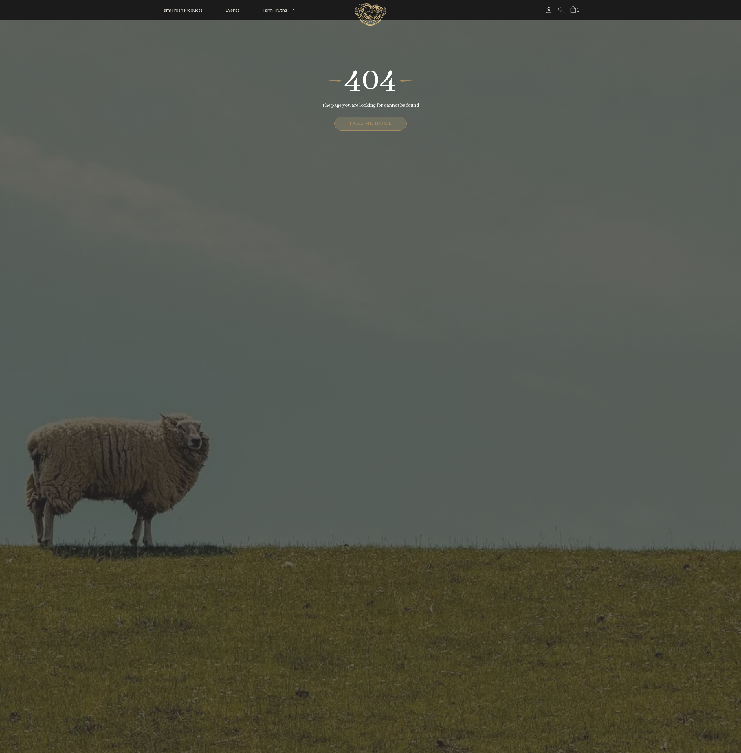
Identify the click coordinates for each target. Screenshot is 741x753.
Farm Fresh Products (182, 10)
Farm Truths (275, 10)
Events (233, 10)
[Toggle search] (561, 10)
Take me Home (370, 123)
